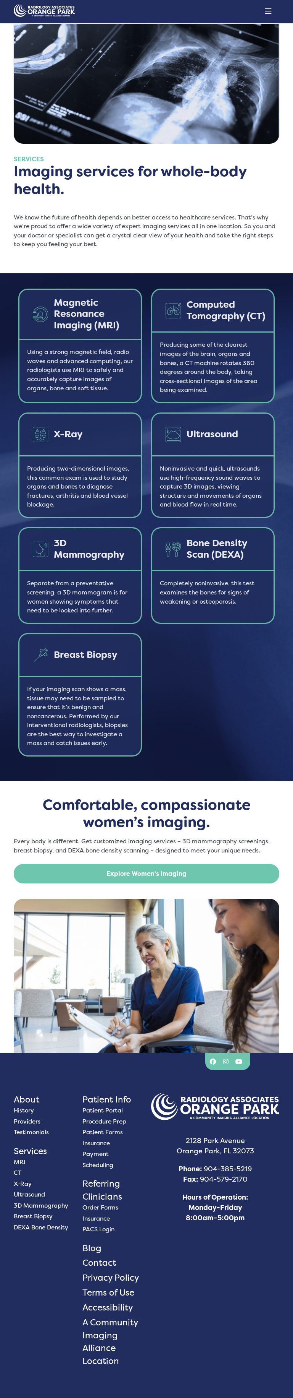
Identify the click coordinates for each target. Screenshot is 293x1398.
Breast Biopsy (33, 1216)
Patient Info (106, 1099)
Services (30, 1151)
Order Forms (100, 1207)
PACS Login (98, 1229)
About (26, 1099)
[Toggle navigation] (268, 11)
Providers (27, 1121)
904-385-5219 (228, 1169)
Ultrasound (29, 1194)
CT (17, 1173)
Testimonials (31, 1132)
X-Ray (23, 1184)
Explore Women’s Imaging (146, 873)
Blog (91, 1248)
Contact (99, 1262)
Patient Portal (102, 1110)
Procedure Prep (104, 1121)
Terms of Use (108, 1292)
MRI (20, 1162)
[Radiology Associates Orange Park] (52, 11)
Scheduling (97, 1165)
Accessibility (107, 1307)
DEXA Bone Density (41, 1227)
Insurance (96, 1143)
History (24, 1110)
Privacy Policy (110, 1277)
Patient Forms (102, 1132)
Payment (95, 1154)
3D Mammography (41, 1206)
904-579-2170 (224, 1179)
